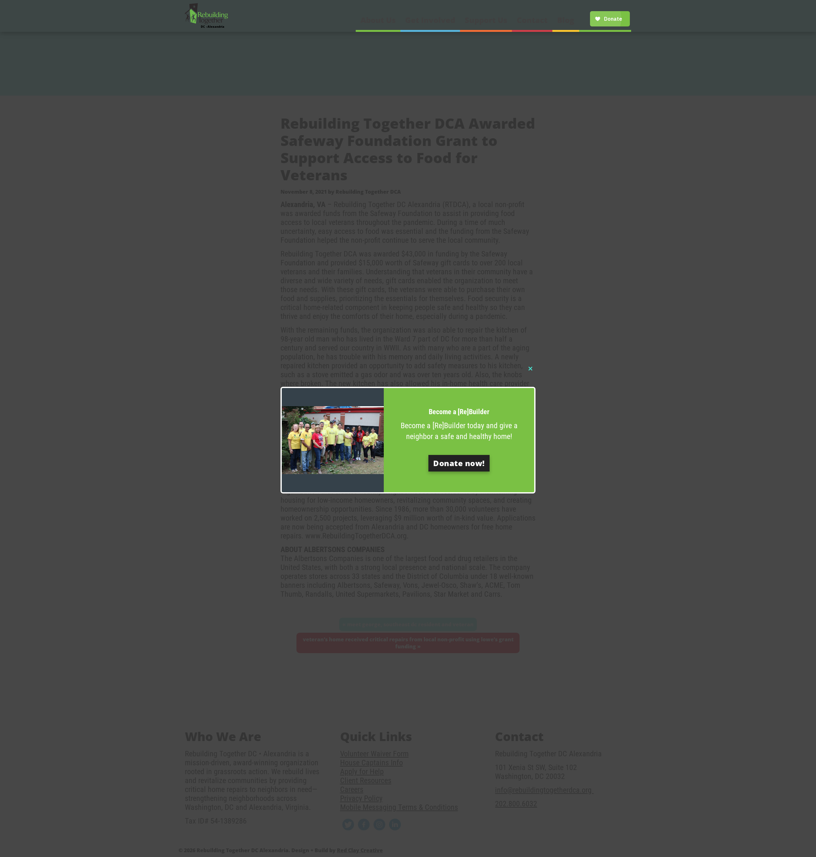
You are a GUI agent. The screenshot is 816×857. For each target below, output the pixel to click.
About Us (378, 20)
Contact (532, 20)
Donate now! (459, 463)
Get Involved (430, 20)
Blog (565, 20)
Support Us (486, 20)
